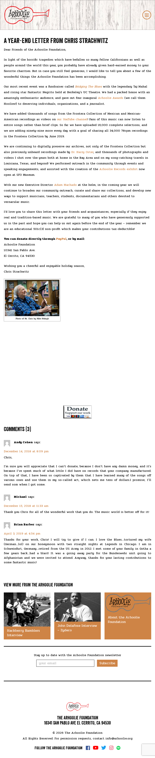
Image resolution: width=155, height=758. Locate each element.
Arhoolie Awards (110, 97)
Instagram (111, 748)
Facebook (88, 748)
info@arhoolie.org (119, 738)
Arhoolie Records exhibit (118, 169)
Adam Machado (65, 184)
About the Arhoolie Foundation (124, 619)
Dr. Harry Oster (82, 152)
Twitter (103, 747)
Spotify (118, 748)
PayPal (61, 238)
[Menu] (146, 15)
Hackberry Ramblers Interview (23, 633)
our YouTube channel (72, 119)
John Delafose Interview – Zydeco (77, 628)
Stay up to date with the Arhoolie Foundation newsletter (77, 655)
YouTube (95, 747)
